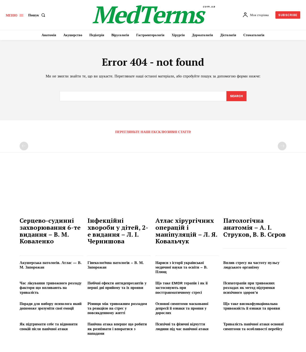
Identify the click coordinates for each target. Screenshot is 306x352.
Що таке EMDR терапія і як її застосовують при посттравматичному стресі (181, 287)
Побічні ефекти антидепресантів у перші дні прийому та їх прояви (117, 285)
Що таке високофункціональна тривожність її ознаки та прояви (251, 306)
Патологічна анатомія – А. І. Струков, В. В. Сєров (254, 227)
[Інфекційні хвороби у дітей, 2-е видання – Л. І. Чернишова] (119, 190)
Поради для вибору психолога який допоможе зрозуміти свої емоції (51, 306)
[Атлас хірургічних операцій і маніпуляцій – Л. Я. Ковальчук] (187, 190)
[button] (37, 15)
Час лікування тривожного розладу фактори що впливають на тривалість (51, 287)
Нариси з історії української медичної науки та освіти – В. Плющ (181, 267)
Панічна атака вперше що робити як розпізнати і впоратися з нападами (117, 328)
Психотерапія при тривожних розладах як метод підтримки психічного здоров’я (249, 287)
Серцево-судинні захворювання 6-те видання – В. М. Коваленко (50, 230)
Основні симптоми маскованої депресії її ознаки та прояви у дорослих (181, 308)
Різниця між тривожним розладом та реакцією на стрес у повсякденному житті (117, 308)
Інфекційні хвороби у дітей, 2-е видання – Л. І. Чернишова (117, 230)
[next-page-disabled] (282, 146)
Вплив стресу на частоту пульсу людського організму (251, 265)
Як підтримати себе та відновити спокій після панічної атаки (48, 326)
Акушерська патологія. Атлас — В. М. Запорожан (51, 265)
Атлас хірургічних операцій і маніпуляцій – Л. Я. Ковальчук (186, 230)
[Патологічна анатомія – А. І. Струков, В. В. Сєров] (254, 190)
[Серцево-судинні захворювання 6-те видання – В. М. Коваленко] (51, 190)
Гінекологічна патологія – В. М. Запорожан (115, 265)
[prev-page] (24, 146)
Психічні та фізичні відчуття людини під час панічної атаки (181, 326)
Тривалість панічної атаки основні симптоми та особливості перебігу (253, 326)
